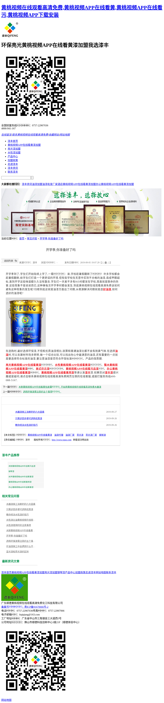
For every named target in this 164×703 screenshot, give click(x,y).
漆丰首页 (13, 141)
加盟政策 (13, 160)
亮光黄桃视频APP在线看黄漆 (23, 365)
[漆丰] (10, 36)
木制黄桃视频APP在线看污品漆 (21, 466)
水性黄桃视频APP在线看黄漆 (20, 477)
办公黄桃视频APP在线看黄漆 (20, 487)
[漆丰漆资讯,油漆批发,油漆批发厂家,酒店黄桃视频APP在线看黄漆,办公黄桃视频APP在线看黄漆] (81, 235)
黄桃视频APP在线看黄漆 (75, 365)
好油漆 (107, 289)
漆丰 (87, 372)
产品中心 (13, 156)
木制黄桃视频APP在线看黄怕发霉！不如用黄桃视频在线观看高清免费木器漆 (21, 530)
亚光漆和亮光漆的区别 (17, 551)
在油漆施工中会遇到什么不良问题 (21, 546)
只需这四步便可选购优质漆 (28, 418)
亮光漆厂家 (91, 435)
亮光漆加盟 (14, 148)
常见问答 (32, 238)
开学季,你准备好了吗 (51, 238)
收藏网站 (54, 134)
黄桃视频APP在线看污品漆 (82, 368)
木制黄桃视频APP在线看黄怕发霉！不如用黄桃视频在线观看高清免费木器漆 (60, 387)
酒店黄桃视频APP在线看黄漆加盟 (77, 184)
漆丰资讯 (13, 168)
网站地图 (65, 134)
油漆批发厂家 (50, 184)
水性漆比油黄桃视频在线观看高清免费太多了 (21, 520)
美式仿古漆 (42, 368)
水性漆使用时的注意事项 (18, 525)
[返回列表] (10, 262)
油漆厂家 (70, 435)
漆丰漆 (109, 372)
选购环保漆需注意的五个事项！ (21, 541)
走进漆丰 (13, 164)
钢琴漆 (102, 435)
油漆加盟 (37, 184)
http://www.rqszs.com (61, 440)
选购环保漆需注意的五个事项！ (42, 392)
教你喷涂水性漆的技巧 (26, 425)
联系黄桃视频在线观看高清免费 (30, 134)
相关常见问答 (10, 496)
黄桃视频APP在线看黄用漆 (57, 372)
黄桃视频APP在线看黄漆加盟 (24, 145)
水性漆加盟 (14, 152)
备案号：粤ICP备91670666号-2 (24, 607)
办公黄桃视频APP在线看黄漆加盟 (115, 184)
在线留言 (6, 134)
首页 (21, 238)
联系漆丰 (13, 171)
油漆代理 (58, 435)
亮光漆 (80, 435)
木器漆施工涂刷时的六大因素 (29, 412)
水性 (57, 365)
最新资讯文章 (10, 561)
